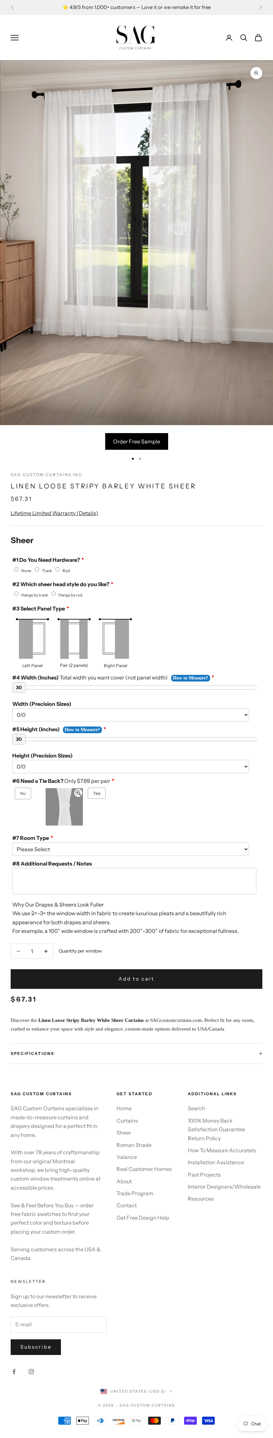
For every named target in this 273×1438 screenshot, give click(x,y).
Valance (127, 1157)
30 (19, 687)
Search (196, 1108)
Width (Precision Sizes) (41, 703)
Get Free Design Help (143, 1217)
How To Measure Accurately (222, 1150)
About (124, 1181)
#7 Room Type (30, 838)
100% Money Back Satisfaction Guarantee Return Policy (216, 1129)
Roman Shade (134, 1145)
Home (124, 1108)
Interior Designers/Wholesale (224, 1186)
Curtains (127, 1120)
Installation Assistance (216, 1162)
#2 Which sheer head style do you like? (60, 584)
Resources (201, 1198)
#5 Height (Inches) (36, 729)
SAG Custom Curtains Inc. (47, 474)
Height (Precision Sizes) (42, 755)
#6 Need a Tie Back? (61, 781)
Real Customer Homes (144, 1169)
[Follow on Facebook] (14, 1371)
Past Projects (204, 1174)
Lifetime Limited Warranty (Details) (54, 513)
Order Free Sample (136, 441)
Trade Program (135, 1193)
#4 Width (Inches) (90, 677)
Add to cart (136, 979)
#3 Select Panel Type (38, 608)
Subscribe (35, 1347)
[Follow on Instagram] (31, 1371)
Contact (127, 1205)
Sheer (124, 1132)
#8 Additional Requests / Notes (52, 863)
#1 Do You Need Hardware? (46, 559)
